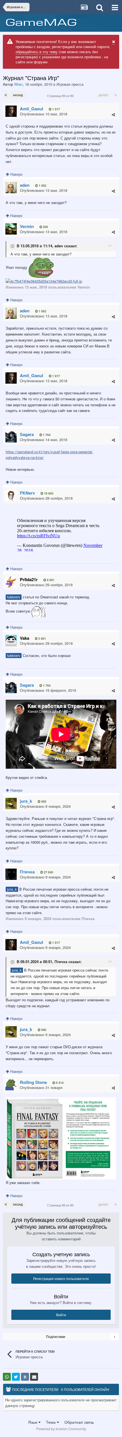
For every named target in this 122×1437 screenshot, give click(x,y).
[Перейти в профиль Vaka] (11, 640)
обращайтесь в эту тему (37, 51)
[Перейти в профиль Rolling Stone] (11, 1084)
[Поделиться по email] (34, 1377)
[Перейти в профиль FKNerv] (11, 495)
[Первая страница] (6, 95)
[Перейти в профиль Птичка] (11, 874)
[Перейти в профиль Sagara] (11, 437)
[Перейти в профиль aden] (11, 187)
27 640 (48, 872)
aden (58, 245)
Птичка (60, 961)
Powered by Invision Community (61, 1428)
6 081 (50, 580)
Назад (18, 95)
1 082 (42, 185)
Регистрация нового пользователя (61, 1278)
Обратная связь (79, 1422)
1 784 (46, 435)
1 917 (55, 109)
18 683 (48, 493)
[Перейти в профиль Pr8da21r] (11, 582)
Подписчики (55, 1336)
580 (43, 801)
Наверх (16, 174)
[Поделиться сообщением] (113, 114)
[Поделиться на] (7, 1377)
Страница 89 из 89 (61, 95)
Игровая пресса (69, 84)
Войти (61, 1314)
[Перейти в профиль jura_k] (11, 803)
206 (45, 227)
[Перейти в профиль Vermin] (11, 229)
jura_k (12, 889)
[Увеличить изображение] (61, 1137)
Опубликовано (43, 114)
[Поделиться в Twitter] (16, 1377)
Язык (33, 1422)
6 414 (59, 1083)
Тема (51, 1422)
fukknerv (13, 597)
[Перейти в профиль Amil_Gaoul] (11, 111)
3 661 (41, 638)
